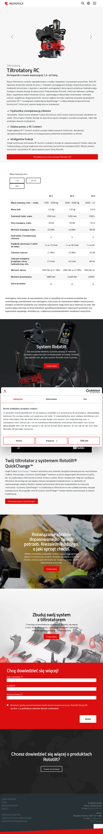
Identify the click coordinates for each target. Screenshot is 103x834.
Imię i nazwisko (13, 623)
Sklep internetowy (10, 751)
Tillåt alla (84, 441)
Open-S (5, 754)
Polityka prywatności (11, 760)
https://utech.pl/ (95, 767)
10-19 (33, 126)
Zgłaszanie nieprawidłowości (14, 767)
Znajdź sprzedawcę (51, 715)
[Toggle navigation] (94, 3)
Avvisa (19, 441)
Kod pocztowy (13, 640)
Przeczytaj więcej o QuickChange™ (21, 447)
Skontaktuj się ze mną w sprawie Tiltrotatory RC (52, 103)
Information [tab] (51, 399)
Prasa (4, 748)
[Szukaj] (83, 3)
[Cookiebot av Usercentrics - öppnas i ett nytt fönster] (88, 391)
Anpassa (50, 441)
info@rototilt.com (94, 754)
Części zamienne (9, 744)
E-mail (9, 631)
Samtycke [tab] (18, 399)
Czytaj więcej (51, 515)
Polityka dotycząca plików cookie (16, 763)
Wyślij (88, 665)
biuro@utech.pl (95, 764)
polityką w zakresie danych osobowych (40, 654)
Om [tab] (85, 399)
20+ (17, 132)
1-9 (17, 126)
